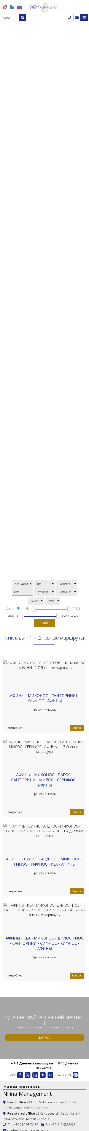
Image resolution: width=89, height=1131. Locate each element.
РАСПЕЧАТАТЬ (64, 1074)
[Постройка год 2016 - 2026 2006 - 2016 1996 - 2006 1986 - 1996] (66, 592)
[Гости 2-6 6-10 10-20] (52, 601)
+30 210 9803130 (26, 1125)
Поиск (44, 623)
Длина (10, 608)
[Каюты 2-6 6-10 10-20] (36, 601)
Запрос (76, 728)
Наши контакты (22, 1087)
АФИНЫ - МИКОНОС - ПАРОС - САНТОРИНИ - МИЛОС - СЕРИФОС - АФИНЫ (44, 780)
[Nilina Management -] (44, 7)
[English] (5, 7)
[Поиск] (22, 17)
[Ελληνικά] (12, 7)
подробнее (15, 728)
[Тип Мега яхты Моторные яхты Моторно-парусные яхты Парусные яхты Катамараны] (44, 584)
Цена (11, 615)
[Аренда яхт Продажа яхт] (22, 584)
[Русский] (19, 7)
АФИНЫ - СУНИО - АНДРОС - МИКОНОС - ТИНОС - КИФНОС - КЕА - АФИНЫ (44, 861)
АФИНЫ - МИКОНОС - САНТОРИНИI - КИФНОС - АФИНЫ (44, 698)
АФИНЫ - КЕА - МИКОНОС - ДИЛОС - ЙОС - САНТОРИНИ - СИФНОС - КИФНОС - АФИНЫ (44, 943)
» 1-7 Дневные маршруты (32, 1063)
